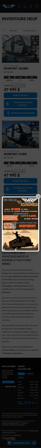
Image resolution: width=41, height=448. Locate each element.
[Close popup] (38, 196)
